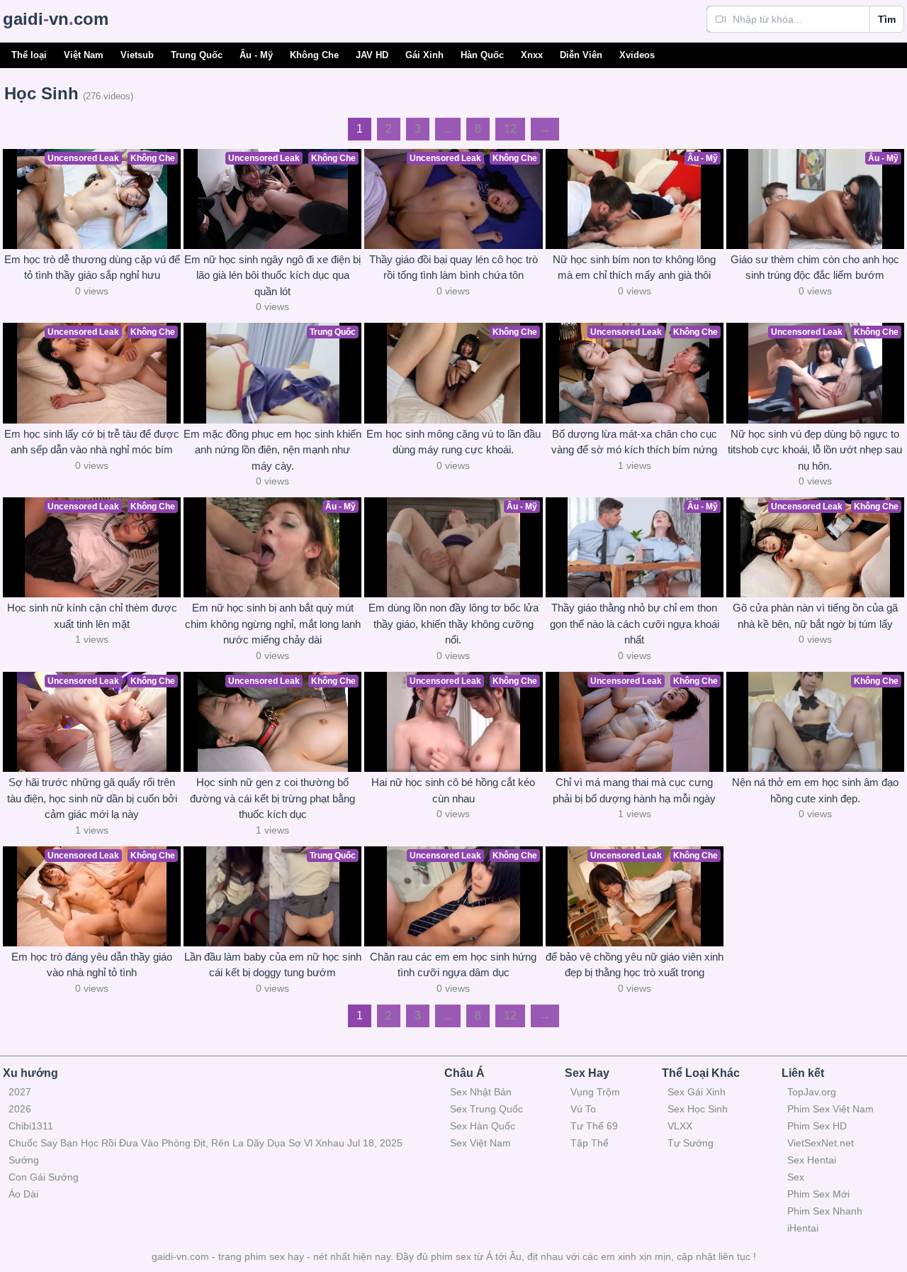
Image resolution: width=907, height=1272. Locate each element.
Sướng (24, 1160)
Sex (795, 1177)
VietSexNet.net (820, 1143)
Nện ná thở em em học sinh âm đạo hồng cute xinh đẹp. (815, 790)
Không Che (314, 55)
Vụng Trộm (595, 1091)
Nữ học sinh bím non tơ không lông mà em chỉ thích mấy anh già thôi (634, 267)
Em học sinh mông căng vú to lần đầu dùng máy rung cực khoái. (453, 442)
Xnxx (532, 55)
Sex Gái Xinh (696, 1091)
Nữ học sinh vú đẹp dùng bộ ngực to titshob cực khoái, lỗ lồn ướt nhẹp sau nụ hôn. (815, 450)
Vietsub (137, 55)
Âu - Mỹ (256, 55)
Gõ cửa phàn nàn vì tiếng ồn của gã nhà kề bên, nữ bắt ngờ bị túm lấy (815, 616)
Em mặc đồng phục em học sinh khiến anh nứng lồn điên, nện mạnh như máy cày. (272, 450)
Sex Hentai (811, 1160)
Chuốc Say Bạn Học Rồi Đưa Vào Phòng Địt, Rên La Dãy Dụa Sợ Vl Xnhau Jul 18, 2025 (205, 1143)
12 (510, 129)
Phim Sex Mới (818, 1194)
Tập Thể (589, 1143)
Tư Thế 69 (594, 1126)
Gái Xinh (424, 55)
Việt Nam (83, 55)
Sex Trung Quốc (486, 1109)
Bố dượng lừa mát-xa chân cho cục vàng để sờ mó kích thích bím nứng (634, 442)
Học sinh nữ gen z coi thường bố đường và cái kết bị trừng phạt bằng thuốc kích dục (272, 798)
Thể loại (29, 55)
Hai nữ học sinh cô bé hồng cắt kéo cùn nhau (453, 790)
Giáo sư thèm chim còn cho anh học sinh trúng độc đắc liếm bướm (815, 267)
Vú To (583, 1109)
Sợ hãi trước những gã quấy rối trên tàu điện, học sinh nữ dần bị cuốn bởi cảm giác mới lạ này (92, 798)
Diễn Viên (581, 55)
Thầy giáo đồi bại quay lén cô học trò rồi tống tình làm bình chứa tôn (453, 267)
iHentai (802, 1228)
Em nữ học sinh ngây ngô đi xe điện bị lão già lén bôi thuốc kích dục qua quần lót (272, 275)
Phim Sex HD (817, 1126)
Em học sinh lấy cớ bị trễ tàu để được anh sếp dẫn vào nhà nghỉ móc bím (91, 442)
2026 (20, 1109)
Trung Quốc (196, 55)
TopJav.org (811, 1091)
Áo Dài (23, 1194)
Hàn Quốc (482, 55)
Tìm (887, 19)
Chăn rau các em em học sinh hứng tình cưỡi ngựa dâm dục (453, 965)
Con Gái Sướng (44, 1177)
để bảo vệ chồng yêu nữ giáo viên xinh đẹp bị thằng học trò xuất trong (634, 965)
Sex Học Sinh (697, 1109)
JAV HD (372, 55)
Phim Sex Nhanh (824, 1211)
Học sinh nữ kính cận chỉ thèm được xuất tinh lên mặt (92, 616)
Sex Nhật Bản (481, 1091)
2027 (20, 1091)
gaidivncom (55, 18)
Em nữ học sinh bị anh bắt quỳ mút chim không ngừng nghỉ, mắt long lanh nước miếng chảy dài (273, 624)
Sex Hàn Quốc (482, 1126)
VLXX (679, 1126)
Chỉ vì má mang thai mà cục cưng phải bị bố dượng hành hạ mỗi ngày (634, 790)
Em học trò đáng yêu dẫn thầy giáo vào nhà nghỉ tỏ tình (91, 965)
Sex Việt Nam (480, 1143)
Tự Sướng (690, 1143)
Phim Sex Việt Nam (830, 1109)
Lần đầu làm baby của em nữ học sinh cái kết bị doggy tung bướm (272, 965)
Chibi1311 (31, 1126)
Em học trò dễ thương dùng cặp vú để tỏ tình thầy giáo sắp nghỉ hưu (92, 267)
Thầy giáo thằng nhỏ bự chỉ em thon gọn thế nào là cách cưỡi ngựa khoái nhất (634, 624)
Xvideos (637, 55)
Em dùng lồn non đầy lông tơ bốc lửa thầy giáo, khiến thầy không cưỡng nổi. (453, 624)
